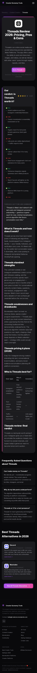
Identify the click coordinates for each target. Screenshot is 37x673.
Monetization (6, 635)
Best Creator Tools (7, 650)
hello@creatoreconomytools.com (17, 617)
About (22, 632)
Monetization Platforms (9, 655)
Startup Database (26, 638)
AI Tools (4, 629)
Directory (5, 12)
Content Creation (15, 12)
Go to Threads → (18, 70)
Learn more (18, 76)
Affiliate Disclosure (25, 650)
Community (5, 638)
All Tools (23, 629)
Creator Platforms (7, 658)
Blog (22, 635)
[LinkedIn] (4, 621)
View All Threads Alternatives (17, 586)
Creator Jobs (25, 640)
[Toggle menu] (33, 3)
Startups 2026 (6, 653)
